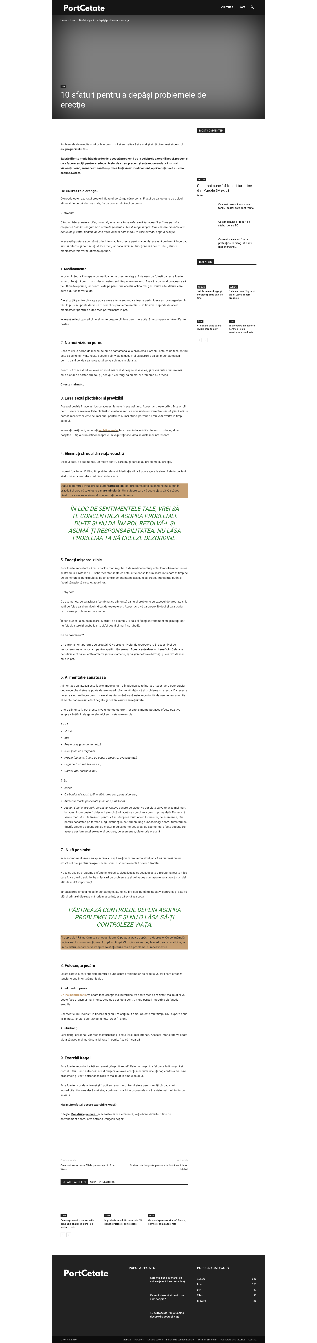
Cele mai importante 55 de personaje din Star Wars (88, 1167)
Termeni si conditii (207, 1339)
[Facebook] (64, 131)
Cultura (227, 7)
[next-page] (68, 1235)
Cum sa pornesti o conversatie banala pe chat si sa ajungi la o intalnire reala (77, 1224)
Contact (252, 1339)
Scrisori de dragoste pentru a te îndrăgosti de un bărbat (159, 1167)
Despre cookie (155, 1339)
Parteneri (139, 1339)
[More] (98, 131)
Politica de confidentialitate (180, 1339)
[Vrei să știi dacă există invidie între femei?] (211, 313)
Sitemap (127, 1339)
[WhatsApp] (89, 131)
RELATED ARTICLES (74, 1182)
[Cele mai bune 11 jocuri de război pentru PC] (206, 226)
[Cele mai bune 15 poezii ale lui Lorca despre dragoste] (243, 279)
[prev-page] (63, 1235)
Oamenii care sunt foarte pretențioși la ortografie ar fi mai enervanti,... (235, 243)
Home (64, 20)
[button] (252, 7)
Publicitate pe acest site (233, 1339)
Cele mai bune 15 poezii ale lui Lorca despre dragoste (242, 294)
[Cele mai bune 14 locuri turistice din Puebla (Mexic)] (226, 159)
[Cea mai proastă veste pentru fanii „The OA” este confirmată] (206, 208)
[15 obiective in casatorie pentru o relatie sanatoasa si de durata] (243, 313)
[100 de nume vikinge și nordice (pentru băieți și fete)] (211, 279)
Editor (200, 195)
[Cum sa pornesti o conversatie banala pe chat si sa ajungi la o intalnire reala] (81, 1203)
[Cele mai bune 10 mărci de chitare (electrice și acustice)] (138, 1282)
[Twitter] (72, 131)
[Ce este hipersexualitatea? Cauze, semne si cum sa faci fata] (168, 1203)
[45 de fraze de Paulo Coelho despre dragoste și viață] (138, 1317)
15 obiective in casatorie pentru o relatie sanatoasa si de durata (242, 329)
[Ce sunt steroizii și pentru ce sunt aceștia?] (138, 1300)
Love (241, 7)
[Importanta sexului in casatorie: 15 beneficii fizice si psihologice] (124, 1203)
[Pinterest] (81, 131)
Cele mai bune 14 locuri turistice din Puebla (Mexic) (224, 188)
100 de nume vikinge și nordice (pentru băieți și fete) (210, 294)
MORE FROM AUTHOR (103, 1182)
